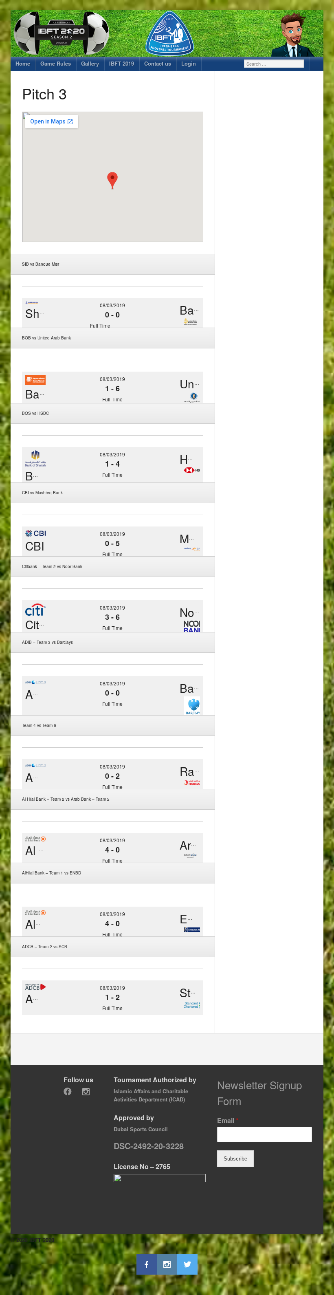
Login (188, 63)
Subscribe (235, 1159)
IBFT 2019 (121, 63)
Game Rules (55, 63)
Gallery (90, 63)
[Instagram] (86, 1092)
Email (227, 1121)
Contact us (157, 63)
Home (22, 63)
